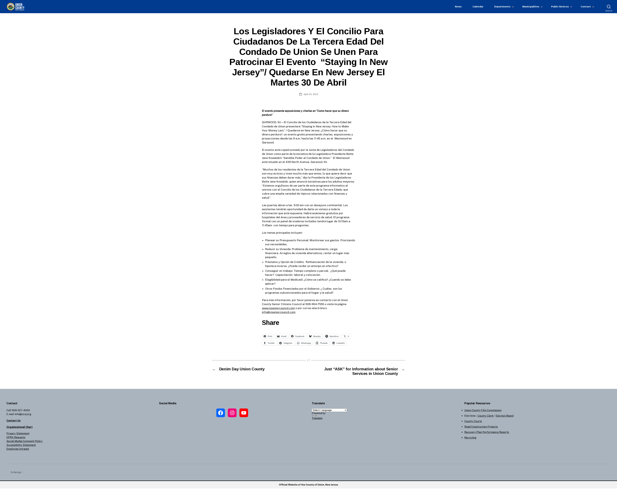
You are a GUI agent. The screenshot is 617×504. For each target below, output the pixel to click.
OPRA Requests (15, 437)
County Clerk (485, 415)
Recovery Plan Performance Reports (486, 432)
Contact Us (13, 420)
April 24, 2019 (311, 94)
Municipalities (530, 6)
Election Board (505, 415)
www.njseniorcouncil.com (278, 308)
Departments (502, 6)
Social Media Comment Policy (24, 441)
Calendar (478, 6)
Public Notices (560, 6)
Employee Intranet (17, 448)
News (458, 6)
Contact (586, 6)
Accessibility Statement (21, 445)
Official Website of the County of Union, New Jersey (308, 484)
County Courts (473, 421)
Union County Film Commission (482, 410)
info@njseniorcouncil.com (278, 312)
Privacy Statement (17, 433)
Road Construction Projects (481, 426)
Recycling (470, 437)
